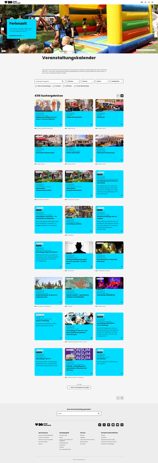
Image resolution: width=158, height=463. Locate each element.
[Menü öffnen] (152, 2)
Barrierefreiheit (84, 441)
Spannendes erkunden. (15, 35)
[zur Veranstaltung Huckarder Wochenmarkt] (109, 148)
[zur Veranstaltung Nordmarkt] (109, 113)
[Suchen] (62, 81)
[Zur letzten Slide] (2, 28)
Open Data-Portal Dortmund (87, 439)
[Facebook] (99, 424)
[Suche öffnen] (148, 2)
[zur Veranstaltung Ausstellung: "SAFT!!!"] (49, 362)
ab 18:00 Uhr (68, 86)
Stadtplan (82, 437)
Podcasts (61, 447)
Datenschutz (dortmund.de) (108, 439)
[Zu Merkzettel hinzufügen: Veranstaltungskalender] (118, 397)
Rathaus (40, 444)
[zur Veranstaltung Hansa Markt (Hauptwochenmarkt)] (49, 184)
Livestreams (62, 445)
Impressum (104, 437)
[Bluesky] (113, 424)
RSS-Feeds (82, 444)
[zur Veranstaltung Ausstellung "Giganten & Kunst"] (49, 255)
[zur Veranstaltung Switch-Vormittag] (49, 326)
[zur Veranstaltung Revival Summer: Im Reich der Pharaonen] (109, 255)
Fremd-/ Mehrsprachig (82, 86)
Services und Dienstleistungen (46, 435)
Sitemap (82, 435)
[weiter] (155, 28)
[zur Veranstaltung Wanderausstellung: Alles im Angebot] (109, 220)
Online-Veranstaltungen (44, 86)
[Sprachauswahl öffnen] (141, 2)
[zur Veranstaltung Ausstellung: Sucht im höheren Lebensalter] (109, 184)
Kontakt (103, 435)
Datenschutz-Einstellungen (107, 444)
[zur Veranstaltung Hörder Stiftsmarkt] (79, 148)
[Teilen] (121, 397)
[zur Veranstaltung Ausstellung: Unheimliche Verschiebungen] (109, 326)
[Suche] (98, 413)
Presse (61, 437)
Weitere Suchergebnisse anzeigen (80, 387)
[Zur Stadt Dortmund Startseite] (12, 2)
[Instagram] (104, 424)
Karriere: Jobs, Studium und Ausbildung (65, 440)
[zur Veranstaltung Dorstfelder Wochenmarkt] (49, 148)
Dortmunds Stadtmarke (65, 449)
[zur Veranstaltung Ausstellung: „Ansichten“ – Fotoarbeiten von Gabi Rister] (49, 220)
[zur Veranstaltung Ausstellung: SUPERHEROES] (109, 291)
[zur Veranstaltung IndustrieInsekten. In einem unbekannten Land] (49, 291)
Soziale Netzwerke (63, 443)
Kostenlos (58, 86)
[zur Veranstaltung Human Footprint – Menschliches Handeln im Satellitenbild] (79, 291)
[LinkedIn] (121, 424)
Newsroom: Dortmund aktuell (46, 439)
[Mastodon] (108, 424)
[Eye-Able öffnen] (145, 2)
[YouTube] (117, 424)
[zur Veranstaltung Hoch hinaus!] (109, 362)
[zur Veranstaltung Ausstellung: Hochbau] (79, 220)
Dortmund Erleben (43, 441)
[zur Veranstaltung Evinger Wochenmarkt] (79, 113)
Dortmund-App (63, 435)
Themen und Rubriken (44, 437)
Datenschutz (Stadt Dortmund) (108, 441)
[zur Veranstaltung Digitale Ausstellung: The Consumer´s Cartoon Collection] (49, 113)
